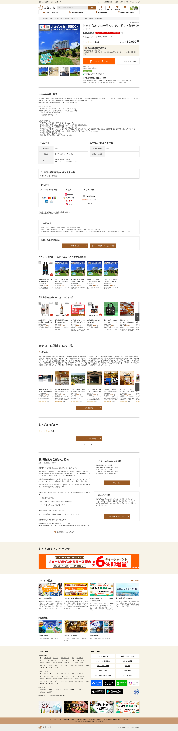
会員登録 (127, 666)
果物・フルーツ (65, 658)
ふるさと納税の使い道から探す (57, 695)
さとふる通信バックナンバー (103, 675)
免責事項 (125, 719)
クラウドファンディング (132, 2)
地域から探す (42, 687)
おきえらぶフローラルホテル (64, 154)
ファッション (63, 665)
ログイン (99, 2)
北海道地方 (43, 689)
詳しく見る (116, 483)
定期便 (42, 668)
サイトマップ (53, 719)
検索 (92, 7)
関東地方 (58, 689)
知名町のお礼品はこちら (117, 516)
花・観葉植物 (79, 665)
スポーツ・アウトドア (46, 665)
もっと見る (136, 580)
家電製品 (48, 663)
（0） (100, 42)
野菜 (73, 658)
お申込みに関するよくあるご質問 (103, 246)
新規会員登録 (108, 2)
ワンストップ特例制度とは (103, 661)
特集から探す (42, 695)
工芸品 (71, 665)
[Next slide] (137, 317)
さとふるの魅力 (127, 675)
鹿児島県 (47, 463)
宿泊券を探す (89, 408)
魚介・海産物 (47, 658)
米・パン (55, 658)
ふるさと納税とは (103, 656)
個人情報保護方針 (82, 719)
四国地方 (42, 692)
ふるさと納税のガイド (101, 8)
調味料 (42, 663)
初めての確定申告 (127, 661)
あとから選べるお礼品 (52, 668)
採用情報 (100, 722)
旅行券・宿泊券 (59, 159)
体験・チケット (59, 161)
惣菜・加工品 (80, 660)
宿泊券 (68, 159)
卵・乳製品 (80, 658)
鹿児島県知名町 (88, 33)
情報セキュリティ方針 (95, 719)
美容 (56, 665)
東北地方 (51, 689)
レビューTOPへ (89, 444)
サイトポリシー (64, 719)
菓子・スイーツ (66, 660)
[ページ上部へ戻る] (171, 717)
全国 (40, 463)
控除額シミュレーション (127, 656)
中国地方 (80, 689)
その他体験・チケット (72, 161)
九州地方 (49, 692)
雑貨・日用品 (79, 663)
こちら (58, 214)
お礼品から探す (43, 655)
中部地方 (65, 689)
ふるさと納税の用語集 (103, 666)
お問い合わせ (75, 246)
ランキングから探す (44, 671)
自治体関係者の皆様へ (89, 722)
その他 (87, 665)
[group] (59, 44)
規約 (72, 719)
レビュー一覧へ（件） (89, 439)
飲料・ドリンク (55, 660)
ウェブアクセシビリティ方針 (112, 719)
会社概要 (77, 722)
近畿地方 (72, 689)
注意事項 (86, 68)
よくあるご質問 (119, 2)
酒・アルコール (44, 660)
